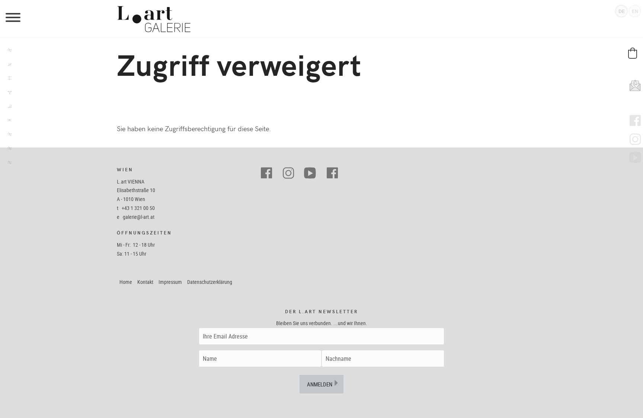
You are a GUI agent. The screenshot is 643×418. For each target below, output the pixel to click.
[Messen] (7, 107)
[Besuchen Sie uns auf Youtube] (313, 173)
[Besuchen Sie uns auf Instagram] (291, 173)
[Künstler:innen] (7, 65)
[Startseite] (321, 18)
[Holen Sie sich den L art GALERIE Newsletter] (633, 83)
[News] (7, 93)
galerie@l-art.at (138, 216)
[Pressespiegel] (7, 135)
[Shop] (7, 79)
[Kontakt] (7, 163)
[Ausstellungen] (7, 51)
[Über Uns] (7, 149)
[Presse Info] (7, 121)
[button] (632, 53)
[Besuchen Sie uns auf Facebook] (269, 173)
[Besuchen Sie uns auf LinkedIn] (335, 173)
